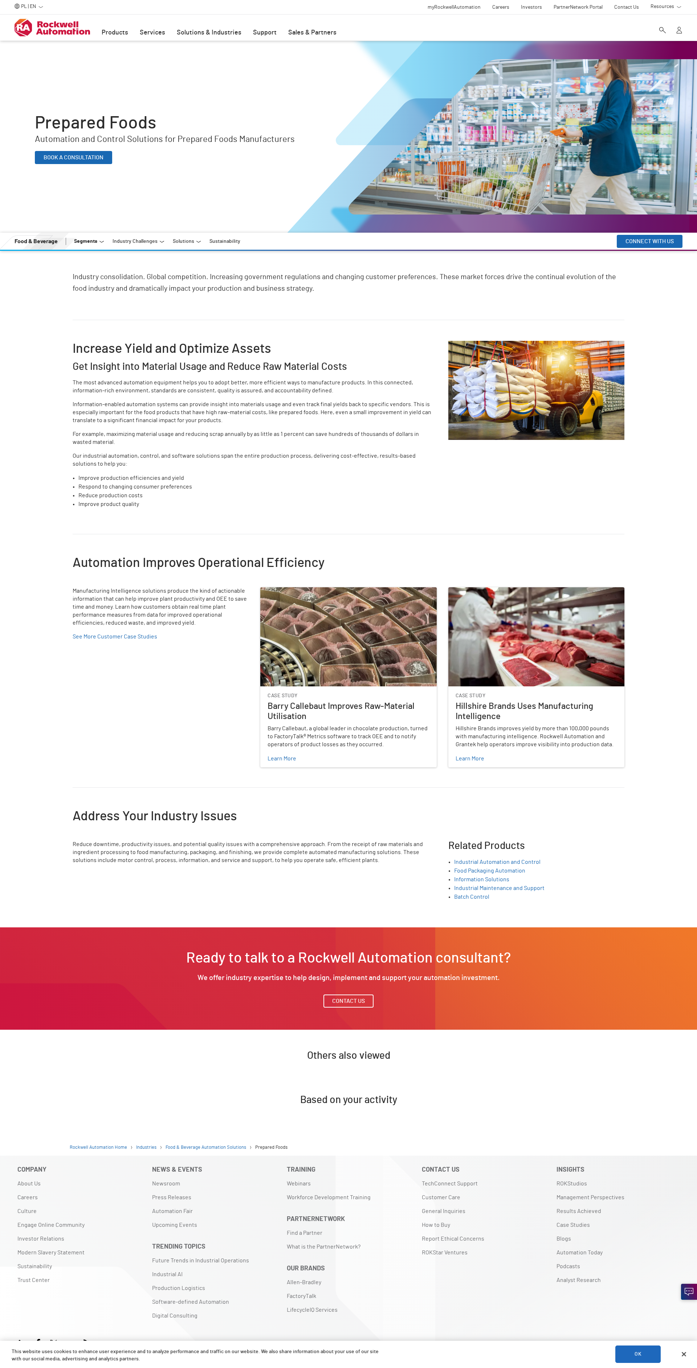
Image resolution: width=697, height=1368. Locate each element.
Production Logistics (178, 1288)
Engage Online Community (51, 1225)
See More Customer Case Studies (115, 637)
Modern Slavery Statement (51, 1252)
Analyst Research (579, 1280)
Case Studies (573, 1225)
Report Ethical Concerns (453, 1239)
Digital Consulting (174, 1316)
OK (638, 1354)
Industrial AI (167, 1274)
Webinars (299, 1184)
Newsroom (166, 1184)
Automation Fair (172, 1211)
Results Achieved (579, 1211)
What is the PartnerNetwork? (323, 1247)
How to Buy (436, 1225)
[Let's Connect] (689, 1292)
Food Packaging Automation (489, 871)
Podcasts (568, 1266)
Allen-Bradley (304, 1282)
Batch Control (471, 897)
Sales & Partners (312, 32)
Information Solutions (481, 879)
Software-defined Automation (190, 1302)
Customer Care (441, 1197)
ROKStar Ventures (445, 1252)
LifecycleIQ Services (312, 1310)
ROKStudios (572, 1184)
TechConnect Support (450, 1184)
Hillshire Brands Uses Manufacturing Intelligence (510, 592)
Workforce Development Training (329, 1197)
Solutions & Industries (209, 32)
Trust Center (33, 1280)
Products (115, 32)
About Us (29, 1184)
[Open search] (662, 31)
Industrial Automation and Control (497, 862)
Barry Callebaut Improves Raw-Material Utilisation (323, 592)
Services (152, 32)
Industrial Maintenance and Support (499, 888)
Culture (27, 1211)
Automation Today (580, 1252)
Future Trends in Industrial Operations (200, 1260)
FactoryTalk (301, 1296)
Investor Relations (40, 1239)
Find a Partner (304, 1233)
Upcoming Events (174, 1225)
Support (265, 32)
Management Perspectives (590, 1197)
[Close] (684, 1354)
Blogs (564, 1239)
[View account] (679, 31)
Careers (27, 1197)
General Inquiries (443, 1211)
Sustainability (34, 1266)
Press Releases (171, 1197)
